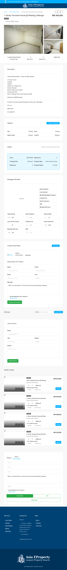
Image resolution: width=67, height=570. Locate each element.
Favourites (39, 526)
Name (9, 267)
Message (10, 282)
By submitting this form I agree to (19, 297)
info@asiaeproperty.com (25, 539)
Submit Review (13, 361)
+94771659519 (19, 255)
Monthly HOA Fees (12, 229)
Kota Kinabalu (9, 526)
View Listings (56, 245)
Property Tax (29, 221)
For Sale (6, 18)
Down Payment (30, 214)
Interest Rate (47, 214)
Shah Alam (8, 531)
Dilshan (29, 389)
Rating (36, 338)
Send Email (20, 496)
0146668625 (34, 2)
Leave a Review (58, 312)
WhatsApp (28, 255)
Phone (36, 267)
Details (58, 388)
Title (8, 338)
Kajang (7, 528)
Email (9, 274)
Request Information (15, 302)
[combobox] (47, 278)
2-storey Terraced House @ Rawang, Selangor (39, 398)
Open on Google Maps (53, 123)
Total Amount (11, 214)
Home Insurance (49, 221)
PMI (27, 229)
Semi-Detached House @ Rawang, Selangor (38, 380)
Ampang (7, 523)
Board (37, 520)
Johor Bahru (8, 520)
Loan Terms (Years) (13, 221)
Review (9, 345)
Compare (38, 523)
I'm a (36, 274)
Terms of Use (13, 298)
